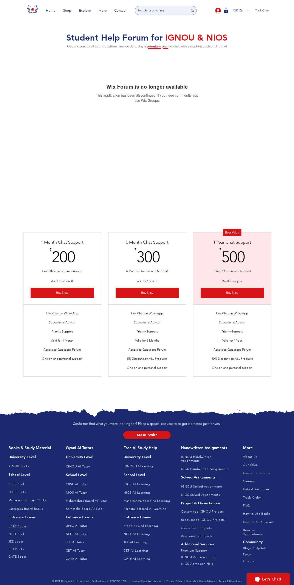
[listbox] (241, 10)
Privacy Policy (174, 581)
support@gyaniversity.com (147, 581)
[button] (67, 10)
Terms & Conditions (230, 581)
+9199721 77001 (119, 581)
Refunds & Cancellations (200, 581)
